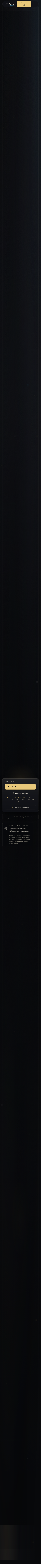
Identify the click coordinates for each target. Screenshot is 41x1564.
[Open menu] (36, 3)
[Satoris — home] (9, 3)
